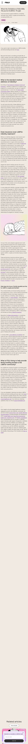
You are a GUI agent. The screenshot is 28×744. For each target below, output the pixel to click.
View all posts (14, 725)
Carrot (13, 280)
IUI (26, 265)
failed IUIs (23, 143)
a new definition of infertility (15, 334)
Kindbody (7, 280)
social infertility (14, 297)
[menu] (2, 2)
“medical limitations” (17, 312)
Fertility (3, 20)
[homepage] (7, 2)
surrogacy (3, 272)
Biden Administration (13, 315)
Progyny (3, 280)
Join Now (23, 2)
